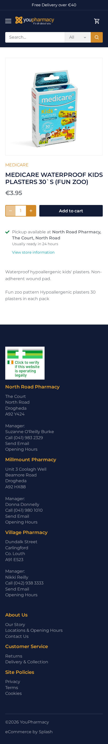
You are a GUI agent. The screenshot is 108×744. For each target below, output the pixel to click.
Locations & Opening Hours (34, 630)
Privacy (12, 681)
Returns (13, 656)
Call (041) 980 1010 (24, 510)
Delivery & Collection (26, 661)
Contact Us (17, 636)
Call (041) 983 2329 (24, 437)
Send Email (17, 443)
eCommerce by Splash (29, 731)
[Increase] (31, 210)
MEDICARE (17, 164)
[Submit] (97, 37)
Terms (11, 687)
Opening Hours (21, 449)
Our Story (15, 624)
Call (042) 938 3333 (24, 583)
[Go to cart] (97, 21)
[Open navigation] (8, 21)
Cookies (13, 693)
